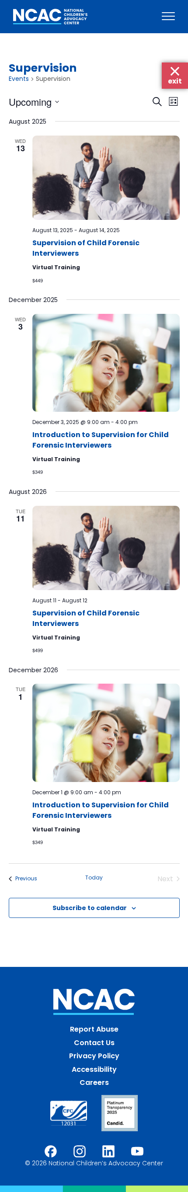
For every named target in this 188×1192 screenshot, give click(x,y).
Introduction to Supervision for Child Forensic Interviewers (100, 440)
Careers (94, 1082)
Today (94, 877)
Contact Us (94, 1043)
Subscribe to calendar (89, 908)
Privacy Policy (94, 1056)
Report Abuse (94, 1029)
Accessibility (94, 1069)
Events (19, 79)
